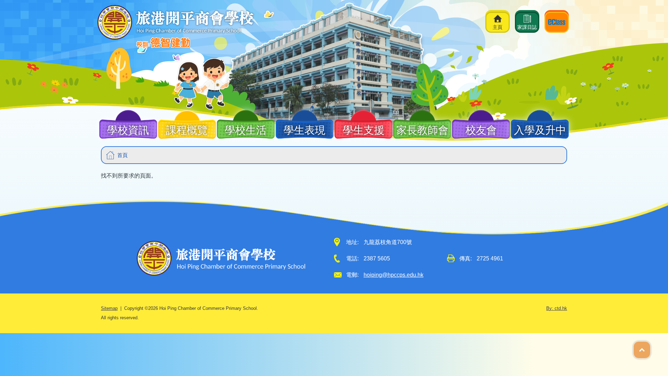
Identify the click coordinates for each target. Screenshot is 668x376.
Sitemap (109, 308)
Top (650, 346)
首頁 (122, 155)
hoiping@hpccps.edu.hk (393, 275)
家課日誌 (527, 27)
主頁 (497, 27)
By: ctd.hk (556, 308)
